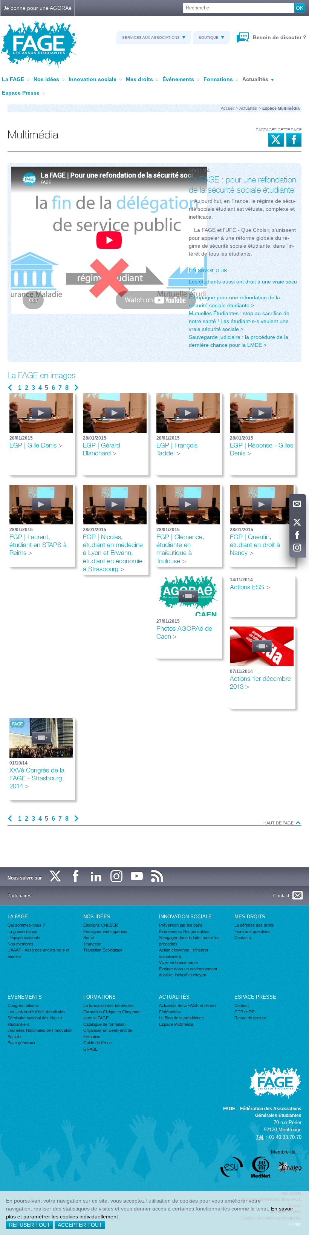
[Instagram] (297, 548)
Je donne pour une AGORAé (37, 8)
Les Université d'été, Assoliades (37, 1012)
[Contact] (297, 504)
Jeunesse (92, 944)
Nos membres (21, 944)
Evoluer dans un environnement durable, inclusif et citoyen (188, 972)
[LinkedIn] (96, 876)
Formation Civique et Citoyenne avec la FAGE (112, 1015)
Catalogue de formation (104, 1024)
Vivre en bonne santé (178, 962)
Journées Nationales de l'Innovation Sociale (40, 1033)
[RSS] (157, 876)
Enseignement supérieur (105, 931)
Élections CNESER (100, 925)
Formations (218, 79)
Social (88, 937)
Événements (178, 79)
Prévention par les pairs (180, 925)
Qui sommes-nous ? (26, 925)
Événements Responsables (184, 931)
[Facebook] (297, 535)
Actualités (255, 79)
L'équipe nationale (24, 937)
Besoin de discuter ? (278, 37)
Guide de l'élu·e (97, 1042)
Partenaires (19, 895)
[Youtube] (137, 876)
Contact (241, 1005)
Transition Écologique (102, 950)
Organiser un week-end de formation (107, 1033)
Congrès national (23, 1005)
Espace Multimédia (176, 1024)
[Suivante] (76, 388)
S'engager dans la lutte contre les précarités (189, 940)
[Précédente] (10, 388)
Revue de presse (250, 1018)
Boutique (209, 37)
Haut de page (279, 823)
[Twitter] (297, 522)
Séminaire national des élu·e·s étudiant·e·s (35, 1021)
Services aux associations (151, 37)
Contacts (242, 937)
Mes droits (139, 79)
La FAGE (13, 79)
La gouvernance (22, 931)
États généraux (21, 1042)
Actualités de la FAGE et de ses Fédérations (188, 1008)
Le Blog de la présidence (181, 1018)
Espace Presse (21, 93)
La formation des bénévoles (108, 1005)
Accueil (227, 108)
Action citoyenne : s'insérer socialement (183, 953)
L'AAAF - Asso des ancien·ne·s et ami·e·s (38, 953)
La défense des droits (254, 925)
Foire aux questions (252, 931)
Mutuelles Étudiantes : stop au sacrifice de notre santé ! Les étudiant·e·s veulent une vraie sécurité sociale (239, 321)
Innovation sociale (92, 79)
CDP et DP (244, 1012)
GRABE (90, 1049)
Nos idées (46, 79)
